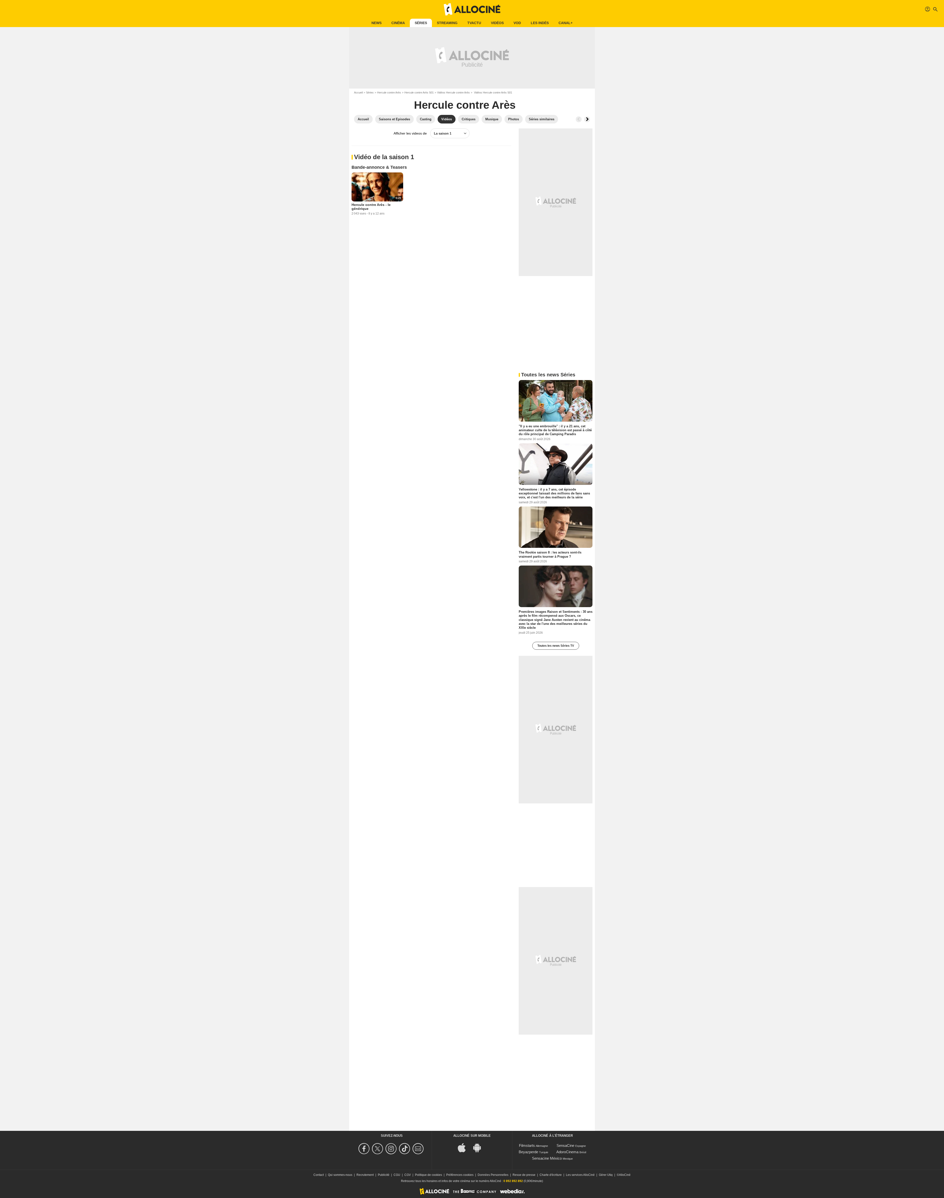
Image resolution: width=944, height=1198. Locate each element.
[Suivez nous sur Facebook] (364, 1148)
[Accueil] (472, 9)
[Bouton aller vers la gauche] (579, 119)
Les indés (540, 23)
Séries (421, 23)
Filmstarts (527, 1145)
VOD (517, 23)
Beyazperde (528, 1152)
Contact (318, 1175)
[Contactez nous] (419, 1148)
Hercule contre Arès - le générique (371, 207)
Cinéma (398, 23)
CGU (397, 1175)
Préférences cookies (459, 1175)
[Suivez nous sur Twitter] (378, 1148)
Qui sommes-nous (340, 1175)
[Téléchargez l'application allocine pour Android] (479, 1147)
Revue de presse (524, 1175)
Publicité (383, 1175)
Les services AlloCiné (580, 1175)
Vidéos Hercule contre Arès (453, 92)
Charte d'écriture (551, 1175)
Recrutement (365, 1175)
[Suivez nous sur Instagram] (391, 1148)
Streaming (447, 23)
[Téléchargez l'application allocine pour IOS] (464, 1147)
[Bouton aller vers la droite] (587, 119)
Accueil (358, 92)
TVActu (474, 23)
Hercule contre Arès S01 (419, 92)
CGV (407, 1175)
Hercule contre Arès (389, 92)
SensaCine (565, 1145)
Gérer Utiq (606, 1175)
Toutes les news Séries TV (555, 645)
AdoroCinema (567, 1152)
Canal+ (566, 23)
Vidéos (497, 23)
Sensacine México (547, 1158)
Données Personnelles (493, 1175)
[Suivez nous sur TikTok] (405, 1148)
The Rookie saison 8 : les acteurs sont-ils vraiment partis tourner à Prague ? (550, 554)
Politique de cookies (428, 1175)
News (376, 23)
